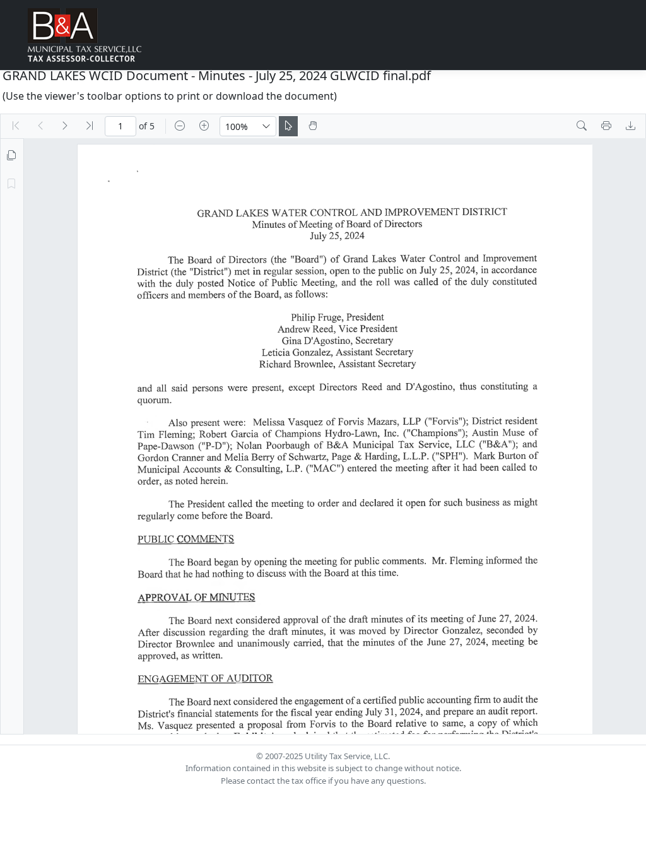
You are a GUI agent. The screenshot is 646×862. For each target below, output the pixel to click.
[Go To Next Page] (65, 126)
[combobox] (238, 126)
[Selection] (288, 126)
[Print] (606, 126)
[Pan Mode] (312, 126)
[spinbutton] (120, 126)
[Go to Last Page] (89, 126)
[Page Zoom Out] (179, 126)
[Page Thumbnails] (11, 155)
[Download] (630, 126)
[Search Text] (581, 126)
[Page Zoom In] (204, 126)
